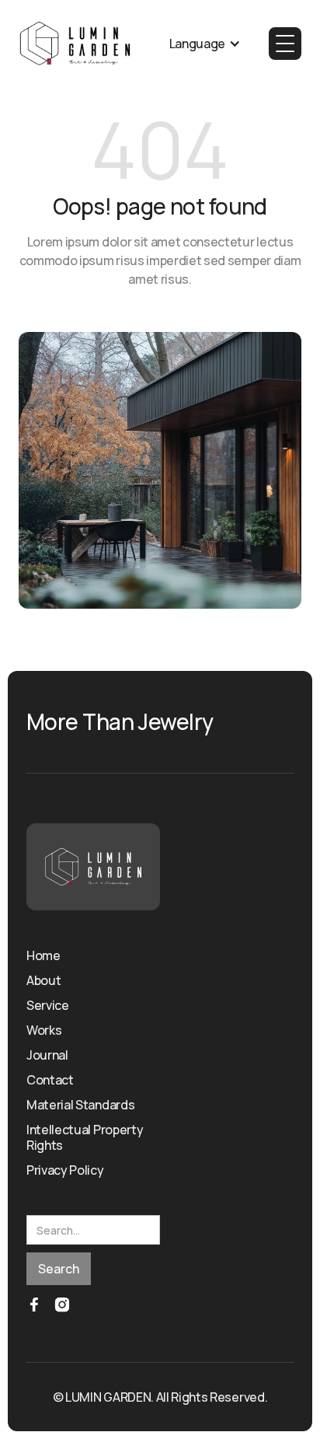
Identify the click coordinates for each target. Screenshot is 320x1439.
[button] (205, 43)
